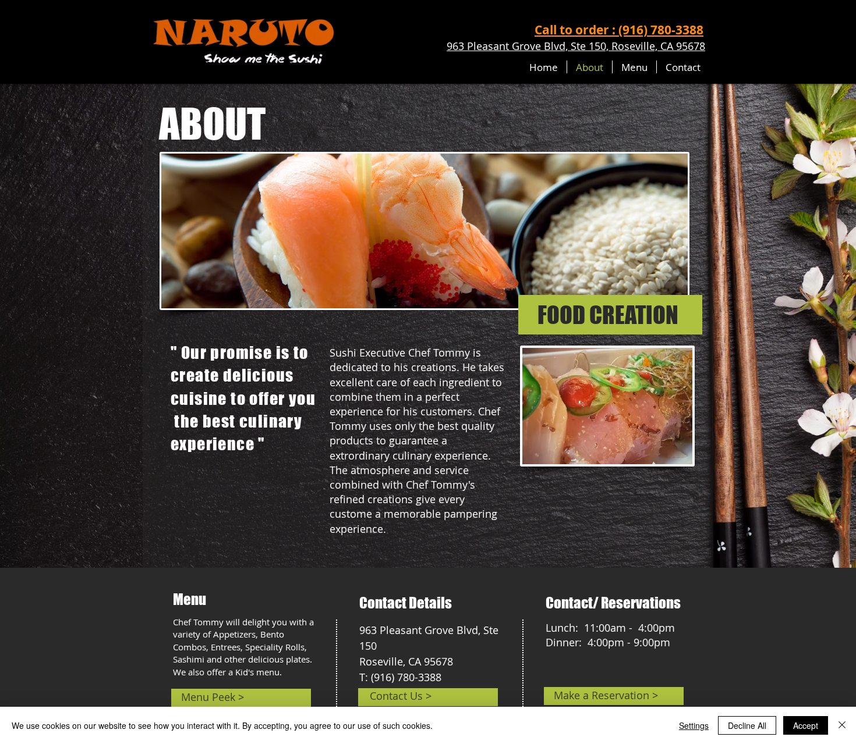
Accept (805, 725)
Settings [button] (694, 725)
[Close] (842, 725)
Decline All (747, 725)
